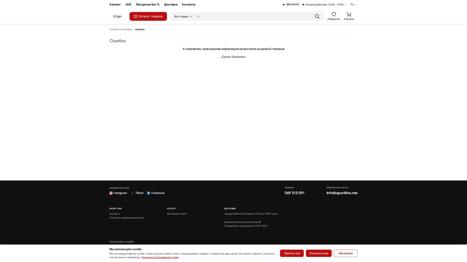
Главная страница (120, 30)
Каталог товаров (151, 16)
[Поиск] (317, 16)
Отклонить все (318, 253)
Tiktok (139, 193)
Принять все (292, 253)
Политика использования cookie (160, 257)
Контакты (188, 4)
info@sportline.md (342, 193)
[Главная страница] (119, 16)
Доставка (170, 4)
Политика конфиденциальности (126, 217)
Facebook (157, 193)
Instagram (120, 193)
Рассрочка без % (148, 4)
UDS (128, 4)
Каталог (115, 4)
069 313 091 (292, 4)
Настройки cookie (121, 242)
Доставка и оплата (177, 213)
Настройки (346, 253)
